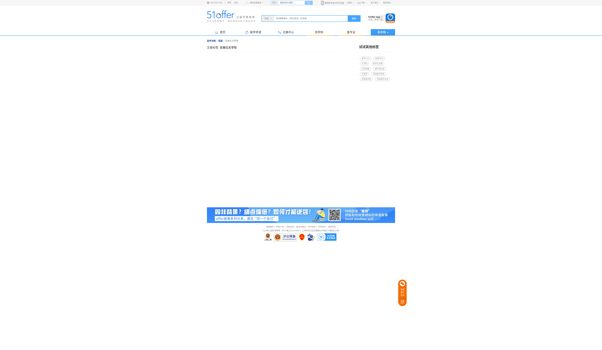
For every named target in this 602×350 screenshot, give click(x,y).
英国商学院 (366, 79)
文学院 (364, 64)
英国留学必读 (382, 79)
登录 (229, 3)
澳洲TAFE (379, 58)
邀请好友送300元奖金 (334, 3)
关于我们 (374, 3)
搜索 (354, 18)
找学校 (319, 32)
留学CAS (365, 58)
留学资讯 (332, 227)
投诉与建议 (301, 227)
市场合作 (322, 227)
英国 (220, 41)
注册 (236, 3)
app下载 (360, 3)
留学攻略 (211, 41)
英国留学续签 (378, 74)
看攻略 (381, 32)
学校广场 (280, 227)
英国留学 (270, 227)
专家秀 (364, 74)
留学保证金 (379, 69)
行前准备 (365, 69)
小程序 (349, 3)
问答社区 (290, 227)
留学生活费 (378, 64)
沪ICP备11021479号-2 (291, 231)
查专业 (351, 32)
